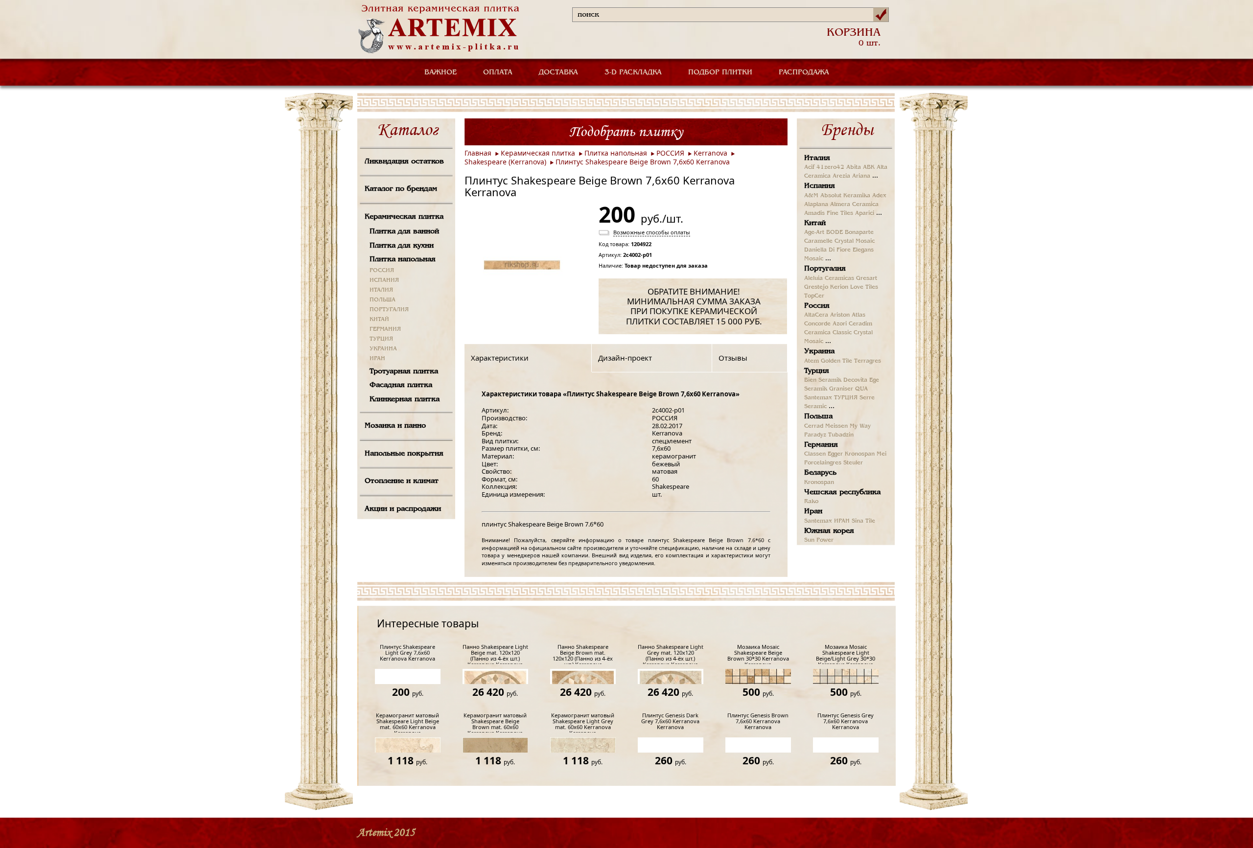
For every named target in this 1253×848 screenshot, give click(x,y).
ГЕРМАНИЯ (385, 329)
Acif (809, 167)
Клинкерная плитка (405, 399)
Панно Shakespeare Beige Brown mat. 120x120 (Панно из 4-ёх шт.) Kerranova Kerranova (583, 654)
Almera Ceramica (854, 204)
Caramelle (818, 241)
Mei (881, 454)
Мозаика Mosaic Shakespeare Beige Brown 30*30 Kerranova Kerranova (758, 654)
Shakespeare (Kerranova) (505, 161)
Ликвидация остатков (404, 161)
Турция (816, 370)
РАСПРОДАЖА (804, 72)
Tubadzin (841, 435)
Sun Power (819, 540)
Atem (811, 361)
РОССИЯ (382, 271)
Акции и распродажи (403, 508)
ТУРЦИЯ (381, 339)
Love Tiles (864, 287)
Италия (817, 158)
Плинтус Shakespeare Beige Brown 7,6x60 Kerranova (643, 161)
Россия (817, 305)
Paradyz (815, 435)
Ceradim (860, 324)
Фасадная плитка (401, 385)
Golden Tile (836, 361)
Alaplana (816, 204)
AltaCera (816, 315)
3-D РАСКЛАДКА (633, 72)
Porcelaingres (822, 463)
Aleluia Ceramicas (829, 278)
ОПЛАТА (497, 72)
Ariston (840, 315)
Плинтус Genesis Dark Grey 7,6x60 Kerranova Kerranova (670, 721)
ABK (869, 167)
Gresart (866, 278)
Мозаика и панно (395, 425)
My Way (860, 426)
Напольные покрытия (404, 453)
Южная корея (829, 530)
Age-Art (814, 232)
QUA (861, 389)
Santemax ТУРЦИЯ (831, 398)
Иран (813, 511)
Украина (819, 351)
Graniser (841, 389)
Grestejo (816, 287)
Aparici (864, 213)
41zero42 (830, 167)
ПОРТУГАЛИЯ (389, 310)
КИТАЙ (379, 319)
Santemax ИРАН (827, 521)
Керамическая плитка (404, 216)
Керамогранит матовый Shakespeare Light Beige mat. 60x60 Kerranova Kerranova (407, 722)
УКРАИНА (383, 349)
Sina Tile (863, 521)
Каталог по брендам (401, 188)
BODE (834, 232)
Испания (819, 186)
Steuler (853, 463)
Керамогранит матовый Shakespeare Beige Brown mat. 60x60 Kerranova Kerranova (495, 722)
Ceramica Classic (828, 333)
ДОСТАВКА (558, 72)
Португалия (825, 268)
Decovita (855, 380)
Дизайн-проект (625, 358)
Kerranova (710, 153)
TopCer (814, 296)
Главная (477, 153)
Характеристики (500, 358)
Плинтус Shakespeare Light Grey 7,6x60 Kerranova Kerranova (407, 653)
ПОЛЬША (382, 300)
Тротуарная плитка (404, 371)
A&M (811, 196)
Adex (879, 196)
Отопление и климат (402, 481)
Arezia (841, 176)
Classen (815, 454)
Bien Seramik (822, 380)
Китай (815, 223)
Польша (818, 416)
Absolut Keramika (845, 196)
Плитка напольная (403, 259)
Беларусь (820, 472)
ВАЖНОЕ (440, 72)
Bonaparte (859, 232)
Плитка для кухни (402, 245)
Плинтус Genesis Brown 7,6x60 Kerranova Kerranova (758, 721)
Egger (835, 454)
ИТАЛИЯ (381, 290)
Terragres (867, 361)
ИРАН (377, 359)
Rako (811, 501)
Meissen (836, 426)
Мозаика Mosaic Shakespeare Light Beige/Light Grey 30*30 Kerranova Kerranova (845, 654)
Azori (840, 324)
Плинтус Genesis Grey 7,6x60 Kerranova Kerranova (845, 721)
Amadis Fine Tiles (828, 213)
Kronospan (860, 454)
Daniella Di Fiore (827, 250)
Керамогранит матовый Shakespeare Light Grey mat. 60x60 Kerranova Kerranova (582, 722)
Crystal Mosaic (855, 241)
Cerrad (813, 426)
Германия (821, 444)
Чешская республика (842, 492)
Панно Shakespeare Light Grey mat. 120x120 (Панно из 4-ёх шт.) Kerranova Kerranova (670, 654)
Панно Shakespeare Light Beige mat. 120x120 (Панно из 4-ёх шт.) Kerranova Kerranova (495, 654)
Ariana (861, 176)
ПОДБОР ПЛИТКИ (720, 72)
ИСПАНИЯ (384, 280)
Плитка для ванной (404, 231)
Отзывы (733, 358)
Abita (853, 167)
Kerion (839, 287)
